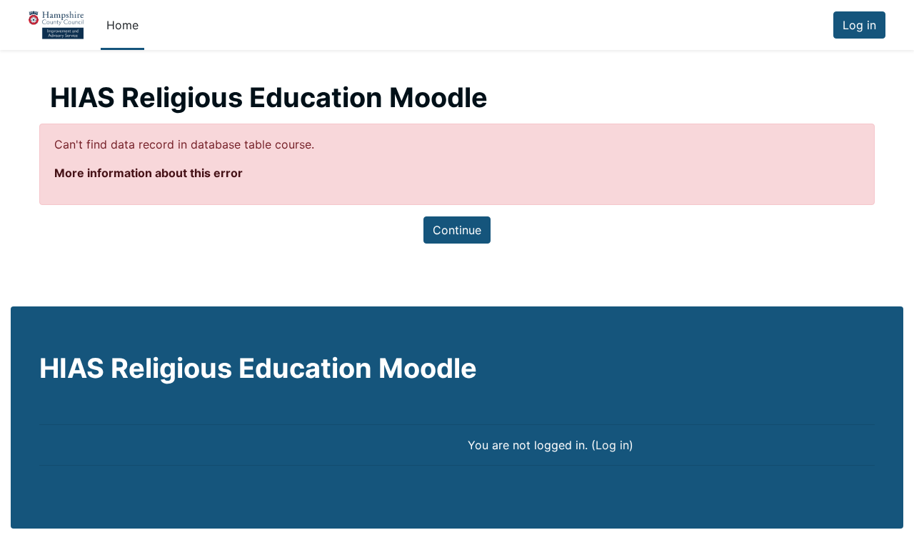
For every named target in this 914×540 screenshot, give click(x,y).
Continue (457, 230)
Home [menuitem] (122, 25)
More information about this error (148, 173)
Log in (859, 25)
